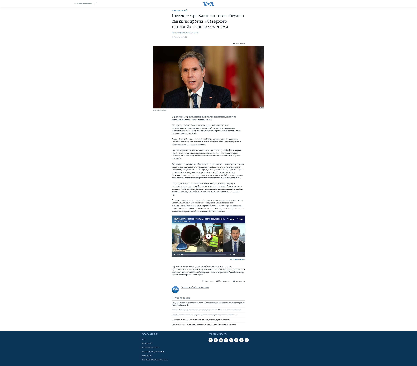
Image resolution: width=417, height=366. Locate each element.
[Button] (239, 43)
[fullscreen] (243, 254)
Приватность (147, 356)
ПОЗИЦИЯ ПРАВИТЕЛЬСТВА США (155, 360)
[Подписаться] (241, 340)
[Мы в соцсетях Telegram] (247, 340)
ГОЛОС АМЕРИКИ (183, 222)
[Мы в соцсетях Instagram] (226, 340)
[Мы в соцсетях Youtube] (221, 340)
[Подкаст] (236, 340)
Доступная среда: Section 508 (153, 352)
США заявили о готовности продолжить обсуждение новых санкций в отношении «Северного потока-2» (221, 219)
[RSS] (231, 340)
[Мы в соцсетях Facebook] (210, 340)
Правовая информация (150, 347)
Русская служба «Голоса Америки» (185, 33)
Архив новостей (179, 11)
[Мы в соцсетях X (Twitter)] (216, 340)
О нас (144, 339)
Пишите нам (146, 343)
